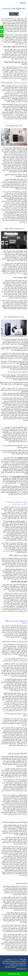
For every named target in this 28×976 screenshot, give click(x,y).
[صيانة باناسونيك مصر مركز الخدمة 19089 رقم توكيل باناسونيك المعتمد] (23, 3)
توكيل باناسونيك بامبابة (14, 207)
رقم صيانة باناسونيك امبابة (18, 34)
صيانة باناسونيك (11, 950)
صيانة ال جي (23, 776)
